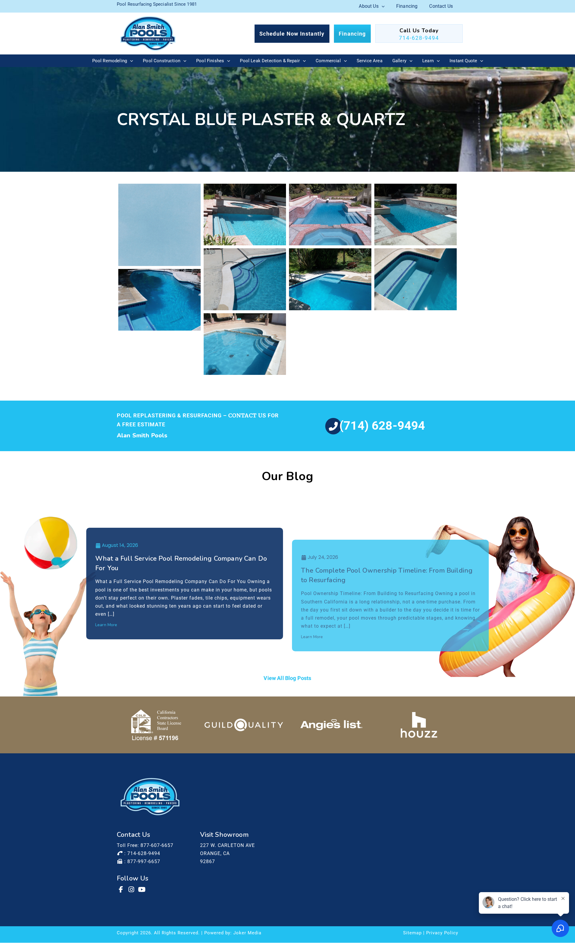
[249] (330, 279)
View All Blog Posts (287, 678)
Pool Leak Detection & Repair (269, 60)
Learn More (106, 625)
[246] (330, 214)
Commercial (328, 60)
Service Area (369, 60)
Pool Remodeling (109, 60)
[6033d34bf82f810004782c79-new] (244, 725)
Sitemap (412, 933)
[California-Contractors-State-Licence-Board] (156, 724)
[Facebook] (121, 889)
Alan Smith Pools (142, 435)
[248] (245, 279)
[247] (415, 214)
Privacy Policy (442, 933)
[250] (415, 279)
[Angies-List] (331, 724)
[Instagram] (131, 889)
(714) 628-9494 (382, 426)
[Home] (148, 33)
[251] (159, 300)
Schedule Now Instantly (292, 34)
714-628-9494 (419, 38)
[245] (245, 214)
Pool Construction (161, 60)
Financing (406, 6)
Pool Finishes (210, 60)
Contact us (247, 415)
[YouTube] (142, 889)
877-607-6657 (156, 845)
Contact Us (441, 6)
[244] (159, 225)
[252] (245, 344)
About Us (368, 6)
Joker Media (247, 933)
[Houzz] (419, 724)
